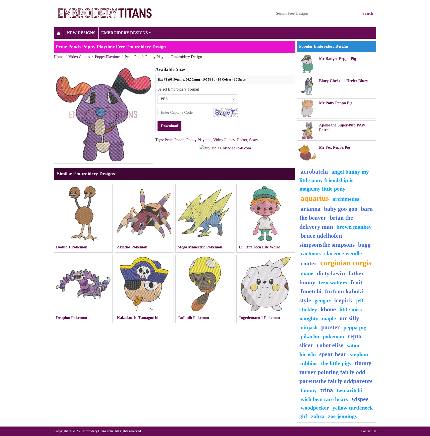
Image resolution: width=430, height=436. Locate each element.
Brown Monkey (354, 227)
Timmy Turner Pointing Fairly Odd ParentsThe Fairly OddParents (335, 372)
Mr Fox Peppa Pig (334, 147)
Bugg (364, 244)
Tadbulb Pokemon (193, 318)
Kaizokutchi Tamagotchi (137, 318)
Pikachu (310, 336)
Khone (328, 309)
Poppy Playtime (107, 57)
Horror (242, 140)
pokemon (333, 336)
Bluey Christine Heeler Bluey (343, 81)
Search (367, 13)
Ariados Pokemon (132, 247)
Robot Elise (330, 345)
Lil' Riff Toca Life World (259, 247)
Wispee (360, 399)
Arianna (311, 209)
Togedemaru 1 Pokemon (259, 318)
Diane (307, 273)
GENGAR (323, 300)
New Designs (81, 33)
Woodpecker (315, 408)
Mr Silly (349, 318)
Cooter (309, 263)
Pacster (330, 327)
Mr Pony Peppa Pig (335, 103)
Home (58, 57)
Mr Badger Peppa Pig (337, 58)
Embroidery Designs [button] (124, 33)
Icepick (343, 300)
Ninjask (309, 327)
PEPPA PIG (354, 327)
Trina (326, 390)
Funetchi (311, 291)
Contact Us (368, 431)
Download (169, 126)
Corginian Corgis (345, 263)
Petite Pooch (174, 140)
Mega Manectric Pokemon (200, 247)
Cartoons (311, 253)
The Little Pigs (336, 363)
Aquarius (315, 198)
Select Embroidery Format (178, 89)
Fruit (356, 282)
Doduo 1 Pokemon (71, 247)
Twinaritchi (349, 390)
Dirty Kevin (331, 273)
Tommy (309, 390)
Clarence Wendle (343, 253)
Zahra (317, 416)
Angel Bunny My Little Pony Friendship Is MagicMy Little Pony (334, 180)
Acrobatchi (314, 171)
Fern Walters (333, 282)
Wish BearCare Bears (324, 399)
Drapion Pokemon (71, 318)
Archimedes (345, 199)
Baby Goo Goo (340, 209)
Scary (253, 140)
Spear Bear (332, 354)
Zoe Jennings (342, 416)
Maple (329, 318)
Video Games (79, 57)
